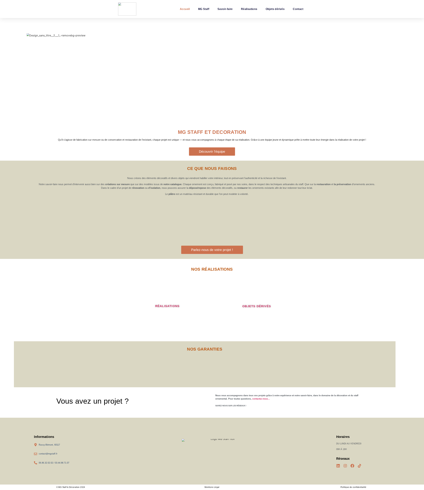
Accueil (185, 9)
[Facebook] (352, 466)
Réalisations (249, 9)
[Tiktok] (359, 466)
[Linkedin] (338, 466)
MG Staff (203, 9)
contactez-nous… (261, 399)
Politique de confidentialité (353, 487)
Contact (298, 9)
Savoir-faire (225, 9)
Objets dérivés (275, 9)
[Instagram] (345, 466)
